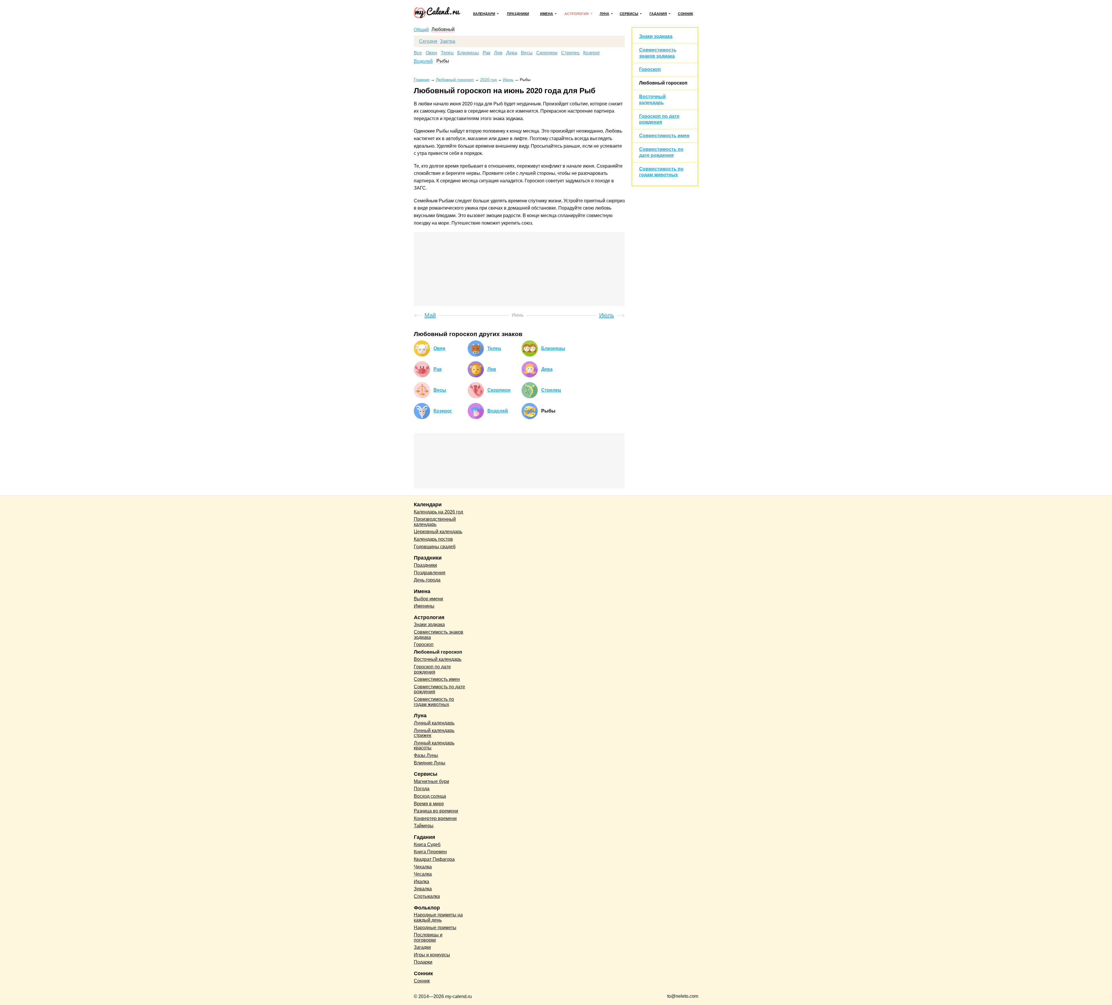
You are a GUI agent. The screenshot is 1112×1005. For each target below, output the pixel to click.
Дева (511, 53)
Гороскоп (650, 69)
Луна (604, 14)
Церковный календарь (438, 531)
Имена (546, 14)
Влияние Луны (429, 762)
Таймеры (424, 825)
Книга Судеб (427, 844)
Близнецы (468, 53)
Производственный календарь (435, 522)
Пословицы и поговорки (428, 937)
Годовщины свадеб (435, 546)
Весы (527, 53)
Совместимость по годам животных (434, 702)
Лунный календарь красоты (434, 745)
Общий (421, 29)
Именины (424, 606)
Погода (421, 788)
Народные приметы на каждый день (438, 917)
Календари (484, 14)
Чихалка (423, 866)
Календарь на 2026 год (438, 511)
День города (427, 579)
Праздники (518, 14)
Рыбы (442, 61)
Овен (431, 53)
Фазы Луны (426, 755)
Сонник (685, 14)
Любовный (443, 29)
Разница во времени (436, 810)
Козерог (591, 53)
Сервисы (629, 14)
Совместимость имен (664, 135)
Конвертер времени (435, 818)
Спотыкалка (427, 896)
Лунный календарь (434, 722)
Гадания (658, 14)
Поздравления (429, 572)
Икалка (421, 881)
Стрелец (570, 53)
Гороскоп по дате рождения (432, 669)
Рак (486, 53)
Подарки (423, 962)
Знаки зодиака (655, 36)
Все (418, 53)
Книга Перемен (430, 851)
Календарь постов (433, 539)
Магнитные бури (431, 781)
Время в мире (429, 803)
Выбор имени (428, 598)
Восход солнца (430, 796)
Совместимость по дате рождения (439, 689)
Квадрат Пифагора (434, 859)
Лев (498, 53)
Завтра (447, 41)
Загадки (422, 947)
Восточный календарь (437, 659)
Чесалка (423, 874)
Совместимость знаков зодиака (438, 635)
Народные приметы (435, 927)
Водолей (423, 61)
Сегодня (428, 41)
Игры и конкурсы (432, 954)
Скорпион (546, 53)
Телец (447, 53)
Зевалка (423, 888)
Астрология (576, 14)
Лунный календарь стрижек (434, 733)
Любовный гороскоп (663, 82)
